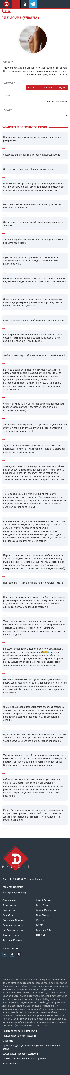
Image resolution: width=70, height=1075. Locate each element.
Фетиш (31, 87)
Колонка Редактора (13, 940)
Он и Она (7, 915)
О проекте (7, 1040)
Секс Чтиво (42, 915)
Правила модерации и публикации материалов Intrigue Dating (31, 1047)
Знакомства (9, 905)
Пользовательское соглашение (19, 1035)
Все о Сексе (43, 905)
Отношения (47, 87)
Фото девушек (10, 935)
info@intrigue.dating (12, 887)
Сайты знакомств (12, 925)
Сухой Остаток (44, 900)
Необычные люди (12, 930)
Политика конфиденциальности (19, 1031)
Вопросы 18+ (43, 930)
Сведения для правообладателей (20, 1053)
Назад (6, 10)
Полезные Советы (13, 920)
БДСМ (61, 87)
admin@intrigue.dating (14, 892)
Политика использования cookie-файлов (24, 1058)
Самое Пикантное (46, 910)
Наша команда (10, 1063)
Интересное (9, 910)
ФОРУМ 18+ (43, 935)
